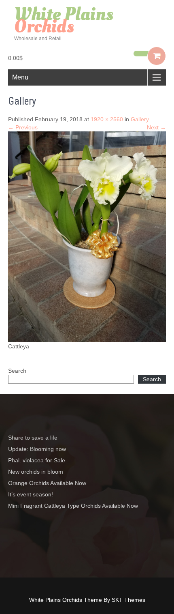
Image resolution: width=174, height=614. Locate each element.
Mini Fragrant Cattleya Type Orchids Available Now (73, 505)
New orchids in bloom (35, 471)
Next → (156, 127)
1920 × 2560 (107, 119)
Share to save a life (32, 437)
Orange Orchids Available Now (47, 483)
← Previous (23, 127)
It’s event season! (30, 494)
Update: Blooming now (37, 449)
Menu (20, 77)
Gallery (140, 119)
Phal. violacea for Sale (36, 460)
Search (17, 370)
